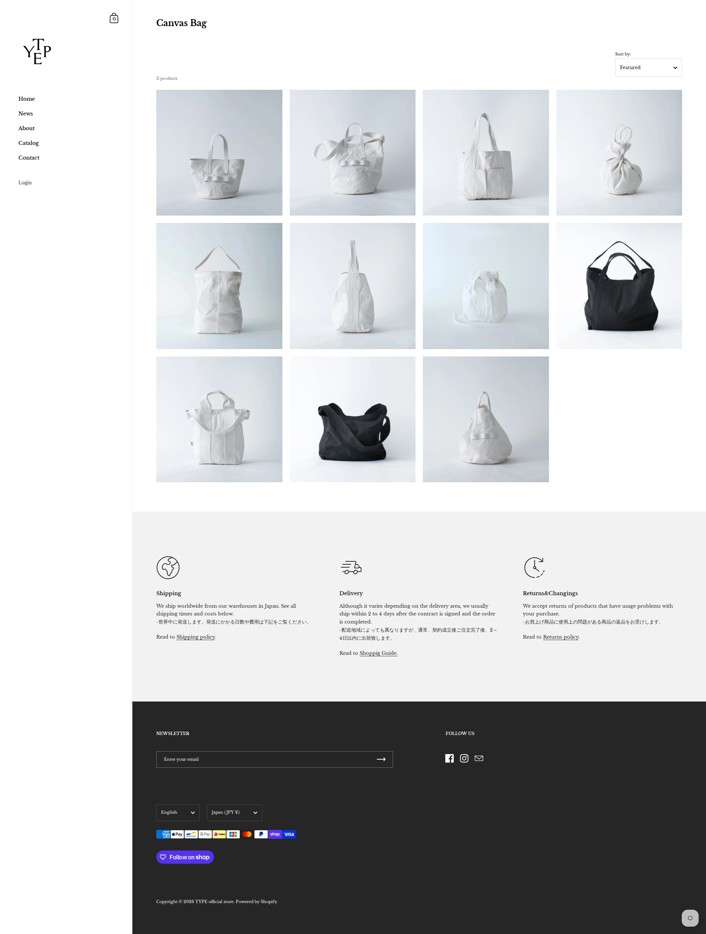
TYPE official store (214, 901)
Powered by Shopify (256, 901)
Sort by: (623, 54)
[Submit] (381, 759)
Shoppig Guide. (378, 653)
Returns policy (560, 637)
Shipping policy (195, 637)
